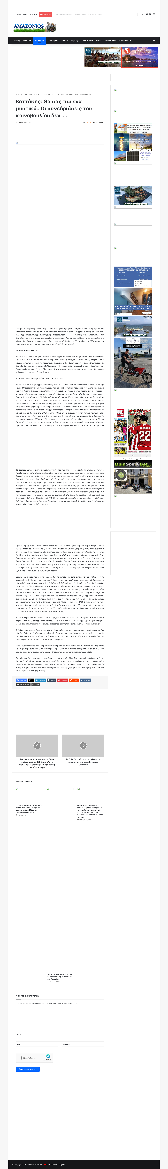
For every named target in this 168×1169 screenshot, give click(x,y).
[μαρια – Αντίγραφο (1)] (133, 208)
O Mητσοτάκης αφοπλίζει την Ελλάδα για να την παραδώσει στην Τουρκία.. (59, 976)
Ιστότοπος (66, 1045)
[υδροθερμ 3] (133, 225)
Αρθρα (98, 40)
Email (19, 1045)
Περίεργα (75, 40)
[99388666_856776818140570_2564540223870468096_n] (133, 387)
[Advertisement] (84, 5)
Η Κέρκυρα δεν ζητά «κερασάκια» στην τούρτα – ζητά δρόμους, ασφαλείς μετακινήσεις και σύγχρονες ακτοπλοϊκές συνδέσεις (101, 14)
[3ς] (133, 390)
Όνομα (19, 1034)
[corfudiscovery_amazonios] (139, 57)
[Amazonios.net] (35, 27)
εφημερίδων (138, 459)
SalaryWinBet (110, 40)
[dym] (133, 467)
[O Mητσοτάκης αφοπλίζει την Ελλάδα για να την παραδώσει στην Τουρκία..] (60, 880)
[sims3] (133, 493)
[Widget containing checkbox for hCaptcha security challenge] (34, 1058)
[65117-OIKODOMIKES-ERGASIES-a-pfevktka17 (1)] (133, 314)
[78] (133, 161)
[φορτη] (133, 164)
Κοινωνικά (39, 40)
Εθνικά (64, 40)
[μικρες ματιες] (133, 496)
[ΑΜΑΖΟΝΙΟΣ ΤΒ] (133, 91)
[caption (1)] (133, 336)
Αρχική (17, 40)
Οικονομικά (53, 40)
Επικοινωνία (125, 40)
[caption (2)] (133, 205)
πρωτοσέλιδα (129, 459)
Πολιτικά (27, 40)
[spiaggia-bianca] (102, 57)
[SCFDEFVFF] (133, 286)
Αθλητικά (87, 40)
